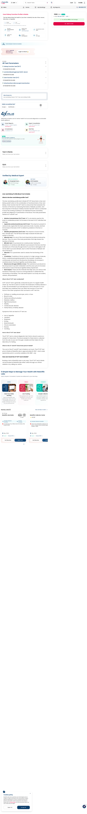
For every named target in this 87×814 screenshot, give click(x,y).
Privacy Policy (13, 802)
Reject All (10, 807)
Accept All (23, 807)
